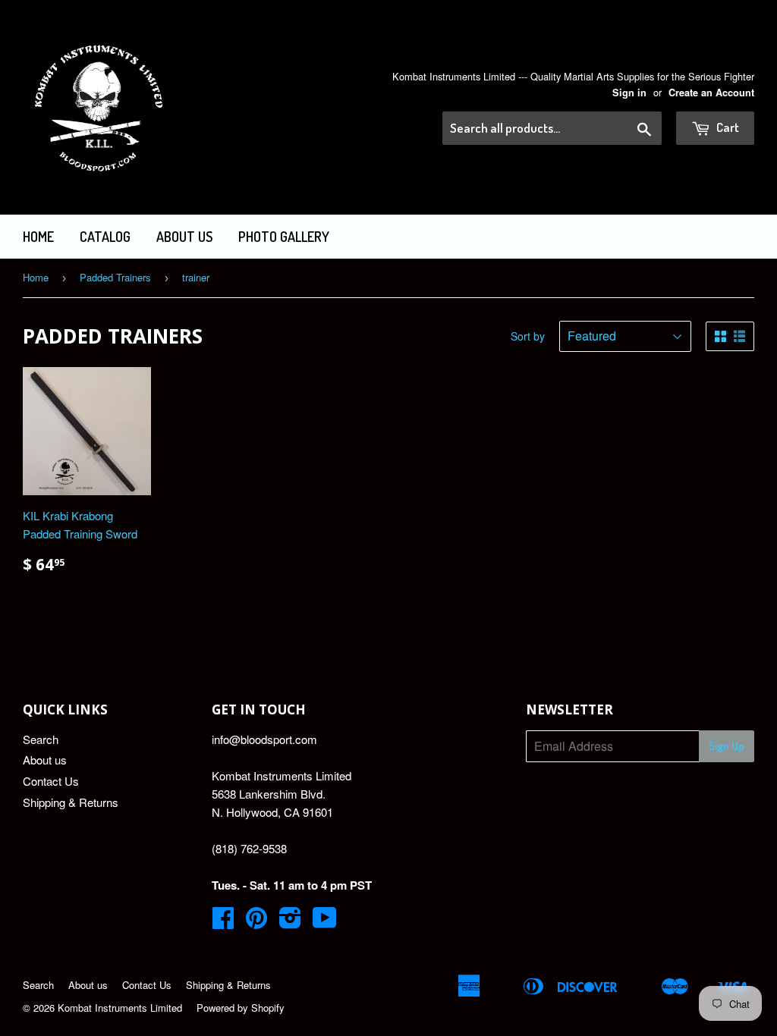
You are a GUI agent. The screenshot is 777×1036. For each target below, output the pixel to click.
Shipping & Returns (70, 802)
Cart (726, 127)
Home (38, 236)
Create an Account (711, 92)
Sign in (629, 92)
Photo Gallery (283, 236)
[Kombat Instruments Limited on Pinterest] (256, 922)
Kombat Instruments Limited (120, 1007)
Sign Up (726, 746)
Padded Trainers (115, 277)
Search (40, 739)
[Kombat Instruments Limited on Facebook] (223, 922)
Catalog (105, 236)
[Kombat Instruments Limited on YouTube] (325, 922)
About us (184, 236)
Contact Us (51, 781)
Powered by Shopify (241, 1007)
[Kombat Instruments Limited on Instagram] (290, 922)
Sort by (528, 336)
